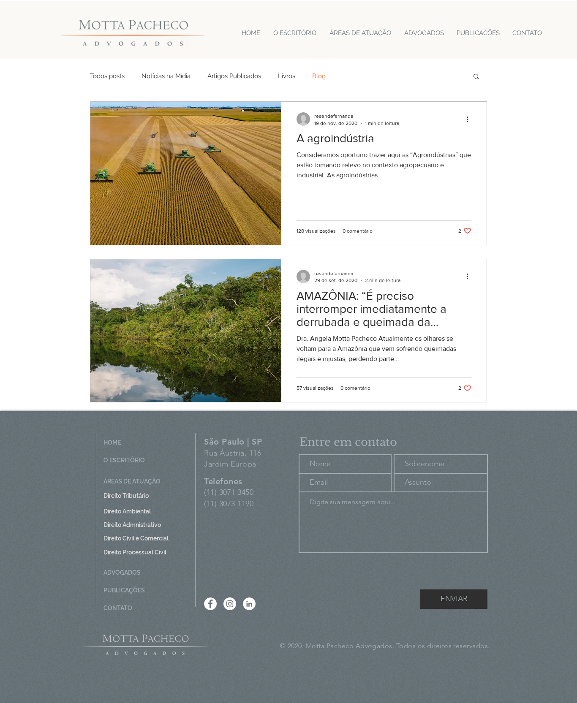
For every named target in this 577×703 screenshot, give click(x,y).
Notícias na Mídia (166, 76)
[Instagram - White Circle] (229, 603)
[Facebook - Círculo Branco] (210, 603)
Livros (286, 76)
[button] (476, 77)
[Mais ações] (470, 119)
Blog (319, 76)
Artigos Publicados (234, 76)
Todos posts (107, 76)
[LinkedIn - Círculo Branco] (249, 603)
